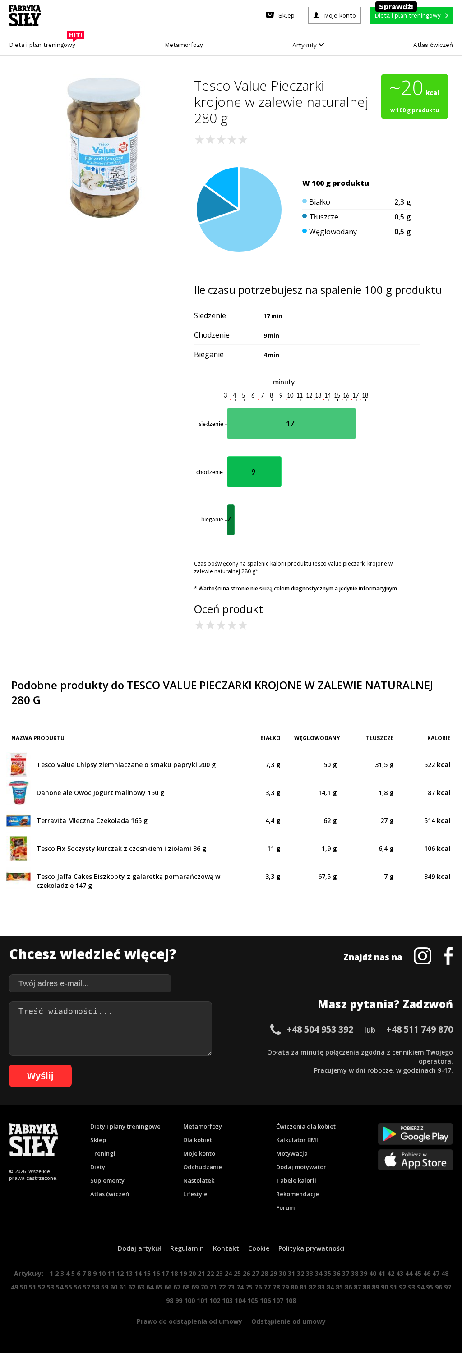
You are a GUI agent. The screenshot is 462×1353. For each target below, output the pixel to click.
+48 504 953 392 (319, 1029)
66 (167, 1287)
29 (273, 1273)
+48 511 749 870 (419, 1029)
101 (202, 1300)
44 (408, 1273)
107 (278, 1300)
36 (336, 1273)
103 (227, 1300)
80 (294, 1287)
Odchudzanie (202, 1167)
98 (169, 1300)
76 (258, 1287)
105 (252, 1300)
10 (102, 1273)
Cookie (258, 1248)
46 (426, 1273)
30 (282, 1273)
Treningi (103, 1153)
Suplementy (107, 1180)
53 (50, 1287)
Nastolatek (198, 1180)
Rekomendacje (297, 1194)
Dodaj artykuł (139, 1248)
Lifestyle (195, 1194)
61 (122, 1287)
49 (14, 1287)
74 (240, 1287)
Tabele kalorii (296, 1180)
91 (393, 1287)
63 (140, 1287)
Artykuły (305, 45)
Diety (97, 1167)
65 (158, 1287)
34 (318, 1273)
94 (420, 1287)
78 (276, 1287)
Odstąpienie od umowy (288, 1321)
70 (204, 1287)
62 (131, 1287)
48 (444, 1273)
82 (312, 1287)
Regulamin (187, 1248)
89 (375, 1287)
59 (104, 1287)
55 (68, 1287)
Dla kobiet (197, 1140)
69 (195, 1287)
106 (265, 1300)
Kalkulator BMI (297, 1140)
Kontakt (226, 1248)
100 (189, 1300)
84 (330, 1287)
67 (176, 1287)
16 (156, 1273)
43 (399, 1273)
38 (354, 1273)
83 (321, 1287)
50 (23, 1287)
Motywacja (292, 1153)
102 (214, 1300)
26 (246, 1273)
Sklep (98, 1140)
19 (183, 1273)
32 (300, 1273)
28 (264, 1273)
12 (120, 1273)
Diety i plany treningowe (125, 1126)
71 (213, 1287)
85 (339, 1287)
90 (384, 1287)
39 (363, 1273)
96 (438, 1287)
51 (32, 1287)
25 (237, 1273)
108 (290, 1300)
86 (348, 1287)
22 (210, 1273)
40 (372, 1273)
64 (149, 1287)
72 (222, 1287)
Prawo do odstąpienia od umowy (189, 1321)
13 (129, 1273)
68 (185, 1287)
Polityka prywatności (311, 1248)
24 (228, 1273)
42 (390, 1273)
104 (240, 1300)
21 (201, 1273)
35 (327, 1273)
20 (192, 1273)
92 (402, 1287)
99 (178, 1300)
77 (267, 1287)
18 (174, 1273)
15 (147, 1273)
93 (411, 1287)
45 (417, 1273)
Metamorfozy (184, 44)
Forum (285, 1207)
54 (59, 1287)
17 (165, 1273)
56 (77, 1287)
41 (381, 1273)
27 (255, 1273)
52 (41, 1287)
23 (219, 1273)
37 (345, 1273)
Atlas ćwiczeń (433, 44)
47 (435, 1273)
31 (291, 1273)
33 (309, 1273)
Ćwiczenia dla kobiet (306, 1126)
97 (447, 1287)
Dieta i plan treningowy (44, 42)
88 (366, 1287)
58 (95, 1287)
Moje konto (199, 1153)
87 (357, 1287)
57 (86, 1287)
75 (249, 1287)
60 (113, 1287)
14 (138, 1273)
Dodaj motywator (301, 1167)
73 (231, 1287)
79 (285, 1287)
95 (429, 1287)
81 (303, 1287)
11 (111, 1273)
